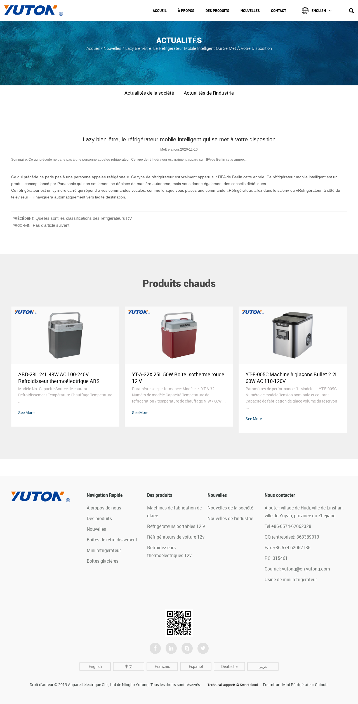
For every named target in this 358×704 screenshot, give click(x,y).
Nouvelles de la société (230, 508)
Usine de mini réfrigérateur (291, 579)
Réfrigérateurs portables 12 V (176, 526)
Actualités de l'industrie (209, 93)
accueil (93, 48)
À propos (186, 10)
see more (26, 412)
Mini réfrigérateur (104, 550)
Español (196, 666)
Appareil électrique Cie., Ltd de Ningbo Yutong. (109, 684)
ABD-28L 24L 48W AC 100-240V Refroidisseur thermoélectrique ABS (59, 377)
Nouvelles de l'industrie (230, 518)
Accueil (160, 10)
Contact (278, 10)
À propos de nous (104, 508)
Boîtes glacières (102, 561)
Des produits (217, 10)
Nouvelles (250, 10)
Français (162, 666)
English (319, 10)
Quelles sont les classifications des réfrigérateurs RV (84, 218)
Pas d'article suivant (51, 225)
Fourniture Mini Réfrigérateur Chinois (295, 684)
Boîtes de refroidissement (112, 540)
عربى (262, 666)
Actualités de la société (149, 93)
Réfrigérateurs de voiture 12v (175, 537)
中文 (129, 666)
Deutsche (229, 666)
